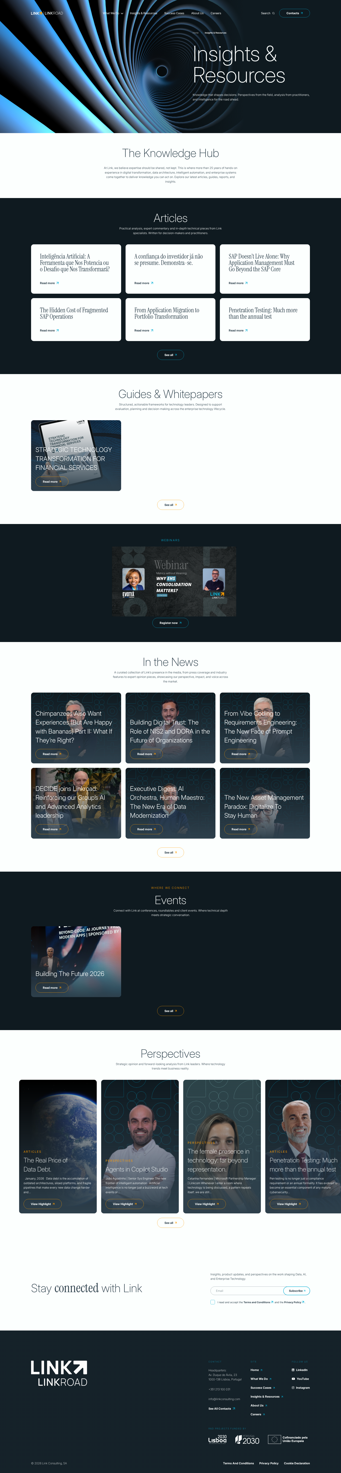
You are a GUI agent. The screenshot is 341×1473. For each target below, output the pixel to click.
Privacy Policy (292, 1302)
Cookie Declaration (297, 1463)
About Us (197, 13)
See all (168, 355)
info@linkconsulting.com (224, 1399)
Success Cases (174, 13)
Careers (216, 13)
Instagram (303, 1387)
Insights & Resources (143, 13)
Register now (169, 623)
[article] (56, 1146)
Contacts (292, 13)
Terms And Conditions (238, 1463)
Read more (47, 283)
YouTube (303, 1379)
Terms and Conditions (256, 1302)
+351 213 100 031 (219, 1389)
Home (196, 32)
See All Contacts (220, 1408)
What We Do (111, 13)
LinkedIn (302, 1370)
